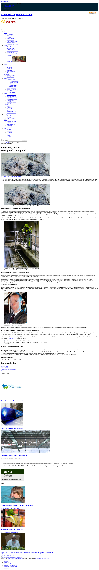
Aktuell (5, 33)
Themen (6, 104)
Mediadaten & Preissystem (10, 566)
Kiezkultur (9, 63)
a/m (1, 532)
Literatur (9, 122)
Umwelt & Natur (11, 71)
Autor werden (7, 8)
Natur (8, 106)
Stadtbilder (9, 61)
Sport (8, 133)
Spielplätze (9, 70)
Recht (5, 114)
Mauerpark (9, 127)
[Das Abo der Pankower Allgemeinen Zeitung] (11, 557)
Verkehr (9, 37)
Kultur (5, 120)
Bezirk (5, 45)
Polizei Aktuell (10, 52)
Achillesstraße (13, 85)
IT (7, 110)
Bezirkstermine (10, 38)
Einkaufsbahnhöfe (11, 86)
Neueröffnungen (11, 75)
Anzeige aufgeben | (8, 6)
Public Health (10, 132)
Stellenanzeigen (10, 100)
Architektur (9, 67)
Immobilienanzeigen (12, 99)
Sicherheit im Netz (11, 113)
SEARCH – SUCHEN (12, 44)
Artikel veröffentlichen (9, 5)
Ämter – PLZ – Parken (12, 51)
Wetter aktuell (10, 35)
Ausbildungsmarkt (11, 102)
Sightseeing (9, 55)
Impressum (6, 562)
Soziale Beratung (11, 118)
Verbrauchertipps (11, 92)
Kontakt (6, 561)
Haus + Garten (10, 72)
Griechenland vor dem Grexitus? (9, 369)
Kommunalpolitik (11, 49)
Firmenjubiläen (10, 77)
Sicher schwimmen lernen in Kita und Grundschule (17, 505)
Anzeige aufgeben (11, 95)
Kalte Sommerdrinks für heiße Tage (12, 529)
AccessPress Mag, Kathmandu (42, 558)
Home (2, 142)
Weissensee (12, 84)
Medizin (9, 129)
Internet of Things (11, 111)
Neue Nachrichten (11, 47)
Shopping (6, 78)
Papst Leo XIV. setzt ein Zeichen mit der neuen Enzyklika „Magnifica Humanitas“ (27, 552)
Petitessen (9, 125)
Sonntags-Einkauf (11, 88)
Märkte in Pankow (11, 89)
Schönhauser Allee (14, 81)
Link (28, 359)
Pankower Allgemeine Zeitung (16, 14)
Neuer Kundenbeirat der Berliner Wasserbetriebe (16, 401)
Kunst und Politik (11, 124)
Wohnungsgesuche (11, 96)
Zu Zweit (9, 136)
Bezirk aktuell (10, 48)
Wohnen (9, 117)
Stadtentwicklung (11, 65)
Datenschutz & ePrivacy (10, 564)
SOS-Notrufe (10, 34)
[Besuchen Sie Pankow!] (8, 23)
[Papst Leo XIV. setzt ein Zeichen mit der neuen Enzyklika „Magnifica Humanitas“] (13, 549)
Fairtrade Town (10, 90)
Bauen (5, 64)
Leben (5, 128)
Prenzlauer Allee (14, 82)
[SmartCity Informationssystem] (93, 12)
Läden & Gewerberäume (13, 97)
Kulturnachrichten (11, 121)
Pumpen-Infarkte (12, 338)
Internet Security (11, 42)
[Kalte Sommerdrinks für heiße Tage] (13, 526)
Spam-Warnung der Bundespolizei (12, 428)
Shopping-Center (11, 79)
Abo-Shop (6, 568)
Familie (8, 135)
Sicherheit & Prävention (12, 41)
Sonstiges (9, 103)
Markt (5, 93)
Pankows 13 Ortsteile (12, 53)
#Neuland (9, 108)
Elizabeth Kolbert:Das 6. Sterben (5, 367)
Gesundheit (9, 131)
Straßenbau (9, 68)
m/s (1, 176)
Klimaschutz (10, 107)
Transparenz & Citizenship (10, 565)
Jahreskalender (10, 40)
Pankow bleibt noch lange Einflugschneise (14, 455)
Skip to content (4, 1)
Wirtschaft (6, 74)
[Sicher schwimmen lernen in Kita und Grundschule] (13, 502)
